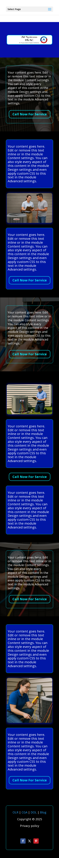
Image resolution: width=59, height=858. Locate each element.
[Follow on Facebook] (23, 841)
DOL (34, 812)
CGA (24, 812)
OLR (15, 812)
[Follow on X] (29, 841)
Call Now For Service (29, 114)
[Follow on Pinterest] (36, 841)
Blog (43, 812)
